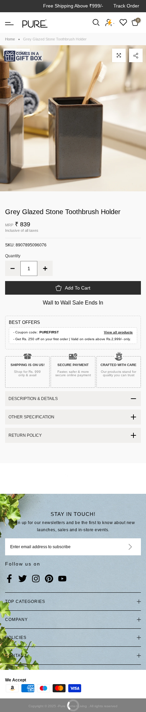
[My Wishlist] (123, 22)
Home (10, 39)
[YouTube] (62, 579)
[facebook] (9, 579)
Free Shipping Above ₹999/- (73, 5)
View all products (118, 332)
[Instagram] (36, 579)
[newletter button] (122, 546)
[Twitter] (22, 579)
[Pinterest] (49, 579)
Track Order (126, 5)
